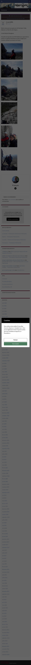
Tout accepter (15, 343)
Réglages (15, 339)
